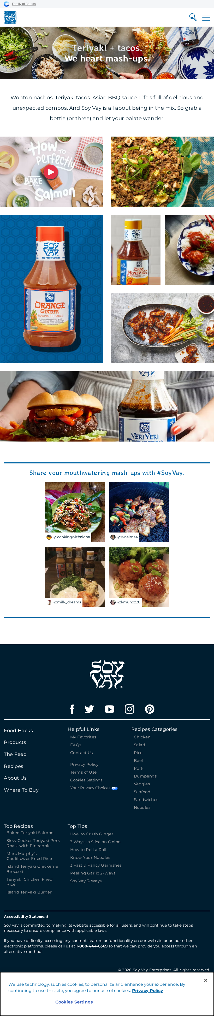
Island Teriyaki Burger (29, 892)
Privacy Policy (84, 764)
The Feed (15, 754)
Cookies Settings (86, 780)
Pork (139, 768)
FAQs (75, 744)
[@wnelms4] (139, 511)
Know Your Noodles (90, 857)
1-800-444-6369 (92, 946)
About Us (15, 778)
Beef (138, 760)
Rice (138, 752)
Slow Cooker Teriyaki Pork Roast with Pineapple (33, 843)
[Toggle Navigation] (206, 18)
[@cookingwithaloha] (75, 511)
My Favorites (83, 737)
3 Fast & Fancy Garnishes (96, 865)
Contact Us (81, 752)
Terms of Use (83, 772)
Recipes (13, 766)
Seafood (142, 791)
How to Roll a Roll (88, 849)
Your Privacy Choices (90, 788)
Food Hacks (18, 730)
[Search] (193, 17)
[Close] (205, 980)
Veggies (142, 783)
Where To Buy (21, 790)
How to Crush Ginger (92, 833)
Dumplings (145, 776)
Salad (139, 744)
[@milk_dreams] (75, 576)
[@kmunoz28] (139, 576)
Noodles (142, 807)
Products (15, 742)
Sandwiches (146, 799)
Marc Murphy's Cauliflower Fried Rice (29, 856)
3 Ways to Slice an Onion (95, 841)
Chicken (142, 737)
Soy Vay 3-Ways (86, 880)
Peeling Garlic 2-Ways (93, 873)
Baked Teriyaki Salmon (30, 832)
